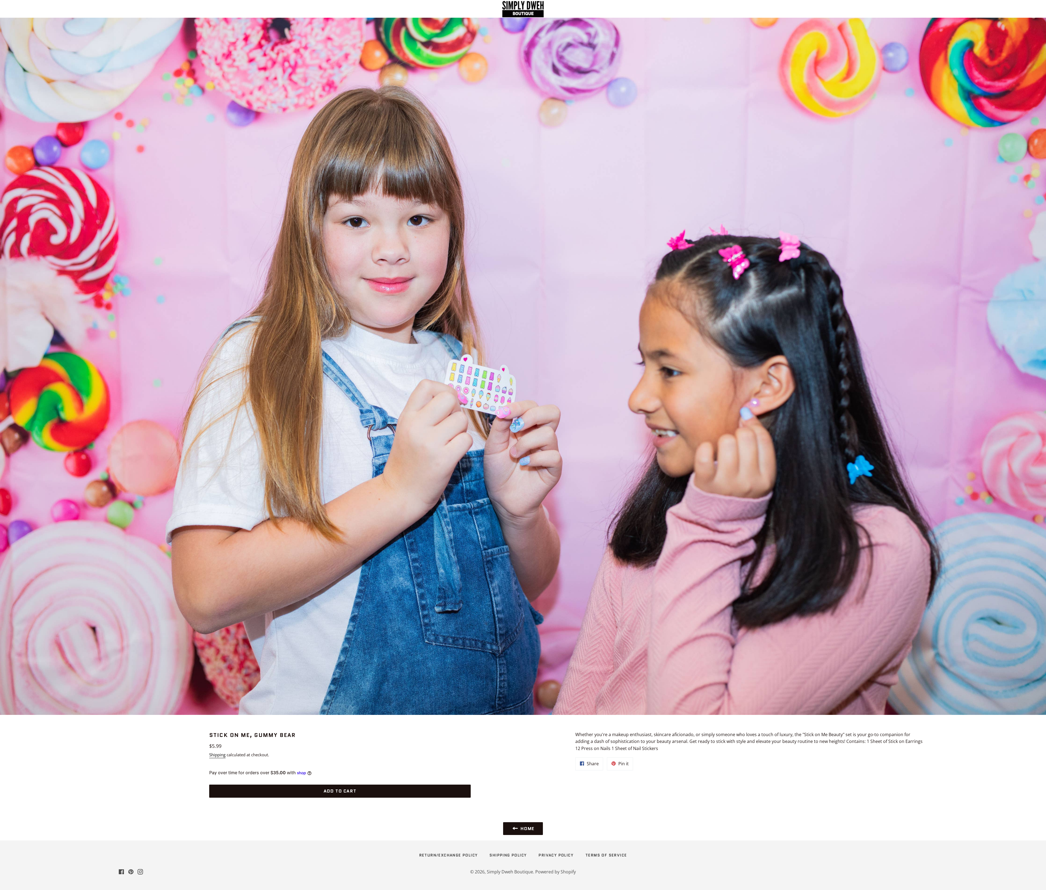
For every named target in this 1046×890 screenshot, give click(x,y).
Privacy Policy (556, 855)
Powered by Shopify (555, 872)
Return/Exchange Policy (448, 855)
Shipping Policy (508, 855)
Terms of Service (606, 855)
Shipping (217, 754)
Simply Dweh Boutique (510, 872)
